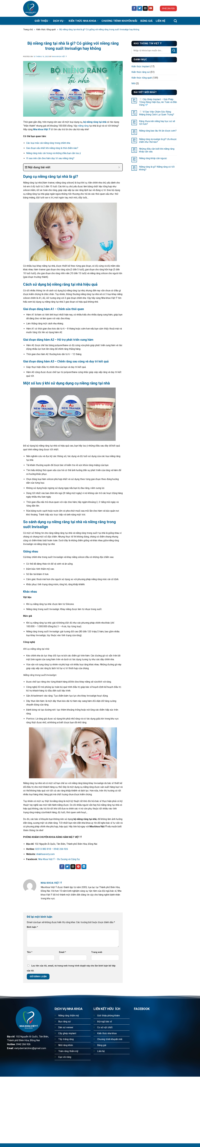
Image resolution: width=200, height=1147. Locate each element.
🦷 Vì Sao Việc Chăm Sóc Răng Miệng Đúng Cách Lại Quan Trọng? (156, 113)
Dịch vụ (58, 20)
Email (62, 952)
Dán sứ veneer (65, 1027)
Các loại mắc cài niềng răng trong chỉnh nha (48, 143)
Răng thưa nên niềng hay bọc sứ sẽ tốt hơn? (157, 122)
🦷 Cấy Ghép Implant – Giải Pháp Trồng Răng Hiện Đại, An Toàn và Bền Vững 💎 (158, 102)
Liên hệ (160, 20)
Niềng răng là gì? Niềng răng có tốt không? (157, 168)
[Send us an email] (145, 8)
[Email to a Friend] (72, 866)
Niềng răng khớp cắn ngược (153, 158)
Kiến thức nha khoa (82, 20)
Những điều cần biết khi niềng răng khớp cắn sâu (156, 150)
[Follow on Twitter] (139, 8)
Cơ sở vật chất (105, 1027)
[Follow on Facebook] (134, 8)
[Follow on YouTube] (150, 8)
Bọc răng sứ (64, 1021)
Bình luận (32, 927)
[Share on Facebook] (61, 866)
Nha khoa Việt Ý (59, 57)
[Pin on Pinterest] (78, 866)
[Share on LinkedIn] (83, 866)
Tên (29, 952)
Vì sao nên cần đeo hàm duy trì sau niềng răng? (50, 158)
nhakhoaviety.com (45, 854)
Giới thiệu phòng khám (108, 1015)
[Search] (175, 21)
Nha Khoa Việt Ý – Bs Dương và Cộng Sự (59, 859)
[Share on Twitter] (67, 866)
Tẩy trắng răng (66, 1039)
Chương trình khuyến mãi (119, 20)
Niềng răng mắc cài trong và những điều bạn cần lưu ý (53, 153)
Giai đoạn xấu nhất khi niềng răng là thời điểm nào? (52, 148)
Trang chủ (28, 29)
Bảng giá (146, 20)
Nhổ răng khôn (65, 1045)
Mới (133, 83)
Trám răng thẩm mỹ (68, 1051)
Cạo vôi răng (64, 1057)
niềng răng (83, 125)
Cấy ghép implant (67, 1033)
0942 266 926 (168, 8)
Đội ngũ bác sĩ (104, 1021)
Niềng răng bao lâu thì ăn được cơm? (158, 130)
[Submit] (174, 50)
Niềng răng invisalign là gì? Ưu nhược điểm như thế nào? (158, 140)
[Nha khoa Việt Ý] (34, 8)
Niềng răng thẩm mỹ (68, 1015)
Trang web (96, 952)
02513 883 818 (43, 849)
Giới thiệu (41, 20)
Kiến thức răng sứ (140, 72)
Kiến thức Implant (140, 66)
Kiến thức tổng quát (46, 29)
